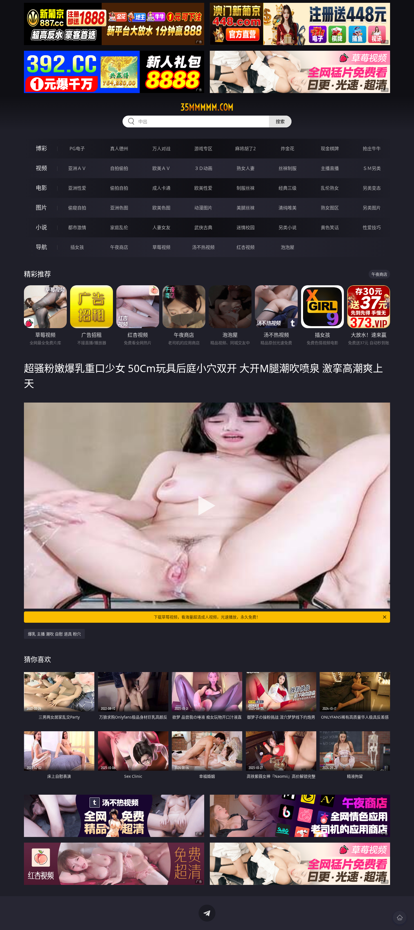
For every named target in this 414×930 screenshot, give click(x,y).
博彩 (41, 148)
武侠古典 (203, 227)
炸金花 (287, 148)
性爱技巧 (372, 227)
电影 (41, 188)
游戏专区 (203, 148)
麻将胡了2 (245, 148)
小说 (41, 227)
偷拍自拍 (119, 188)
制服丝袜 (246, 188)
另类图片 (372, 208)
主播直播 (330, 168)
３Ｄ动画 (203, 168)
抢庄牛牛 (372, 148)
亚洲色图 (119, 208)
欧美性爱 (203, 188)
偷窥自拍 (77, 208)
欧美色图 (161, 208)
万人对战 (161, 148)
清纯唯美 (288, 208)
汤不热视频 (203, 247)
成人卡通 (161, 188)
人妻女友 (161, 227)
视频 (41, 168)
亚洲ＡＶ (77, 168)
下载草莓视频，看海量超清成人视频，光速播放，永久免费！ (207, 617)
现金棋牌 (330, 148)
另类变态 (372, 188)
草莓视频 (161, 247)
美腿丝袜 (246, 208)
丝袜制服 (288, 168)
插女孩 (77, 247)
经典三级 (288, 188)
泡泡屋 (287, 247)
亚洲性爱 (77, 188)
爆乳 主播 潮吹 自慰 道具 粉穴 (54, 634)
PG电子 (77, 148)
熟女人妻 (246, 168)
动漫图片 (203, 208)
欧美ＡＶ (161, 168)
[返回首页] (399, 917)
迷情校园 (246, 227)
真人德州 (119, 148)
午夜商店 (119, 247)
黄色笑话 (330, 227)
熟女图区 (330, 208)
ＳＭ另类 (372, 168)
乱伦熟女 (330, 188)
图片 (41, 207)
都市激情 (77, 227)
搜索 (280, 121)
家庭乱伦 (119, 227)
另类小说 (288, 227)
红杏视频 (246, 247)
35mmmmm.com (207, 107)
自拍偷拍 (119, 168)
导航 (41, 247)
